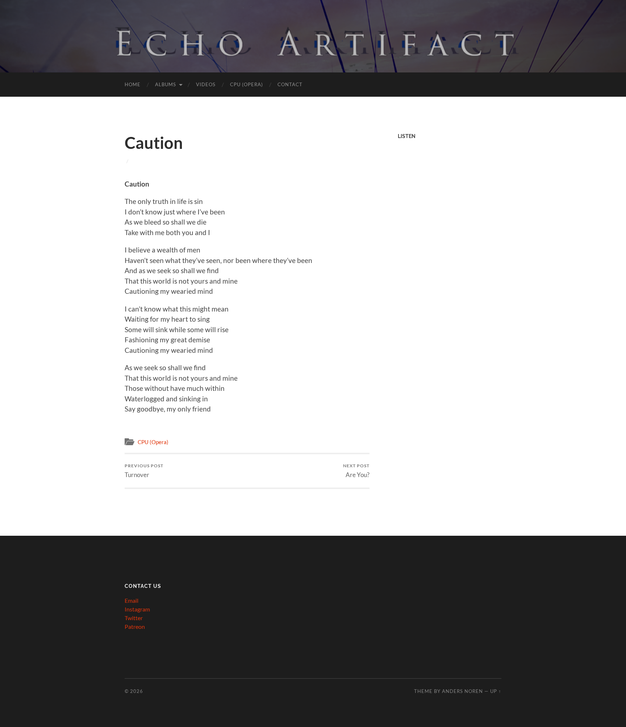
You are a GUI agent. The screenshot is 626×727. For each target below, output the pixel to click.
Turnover (144, 471)
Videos (206, 84)
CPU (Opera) (246, 84)
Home (133, 84)
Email (131, 600)
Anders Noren (462, 691)
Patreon (135, 626)
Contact (289, 84)
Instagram (137, 609)
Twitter (134, 617)
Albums (165, 84)
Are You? (356, 471)
